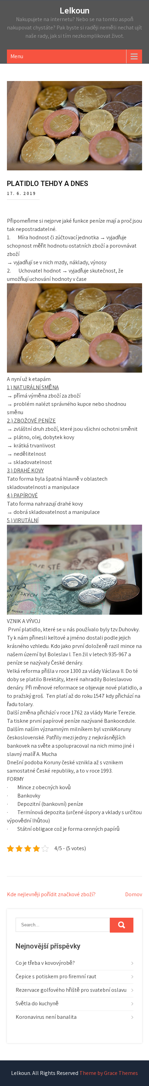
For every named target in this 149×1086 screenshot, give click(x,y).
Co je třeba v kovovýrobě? (45, 963)
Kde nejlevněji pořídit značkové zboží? (51, 894)
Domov (133, 894)
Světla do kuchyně (37, 1003)
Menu (16, 56)
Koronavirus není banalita (46, 1017)
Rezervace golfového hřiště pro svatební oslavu (71, 990)
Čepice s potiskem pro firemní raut (56, 976)
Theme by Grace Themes (108, 1073)
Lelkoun (74, 11)
